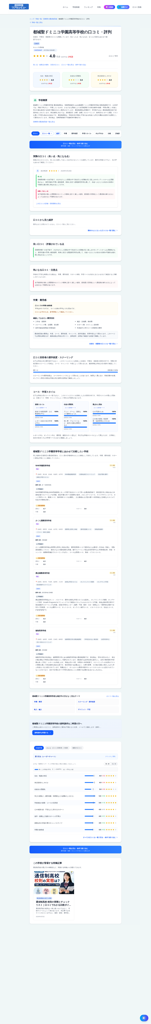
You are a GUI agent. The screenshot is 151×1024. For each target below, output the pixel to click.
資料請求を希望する (41, 733)
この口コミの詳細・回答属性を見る (48, 203)
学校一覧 (39, 19)
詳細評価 (118, 133)
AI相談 (109, 7)
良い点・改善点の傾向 (41, 65)
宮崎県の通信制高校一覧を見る (44, 122)
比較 (109, 133)
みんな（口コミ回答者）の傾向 (57, 748)
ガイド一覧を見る (112, 696)
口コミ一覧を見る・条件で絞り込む (73, 65)
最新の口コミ (77, 748)
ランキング (88, 7)
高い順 (107, 764)
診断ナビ (123, 7)
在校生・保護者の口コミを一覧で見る (102, 344)
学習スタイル (86, 133)
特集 (99, 7)
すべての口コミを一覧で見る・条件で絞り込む (99, 837)
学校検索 (76, 7)
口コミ (35, 133)
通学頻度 (74, 133)
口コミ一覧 (46, 133)
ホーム (65, 7)
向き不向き (99, 133)
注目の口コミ (55, 65)
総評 (57, 133)
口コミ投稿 (137, 7)
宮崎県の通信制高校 (50, 19)
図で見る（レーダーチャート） (75, 756)
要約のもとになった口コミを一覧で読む (102, 230)
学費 (65, 133)
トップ (32, 19)
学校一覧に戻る (37, 22)
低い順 (114, 764)
